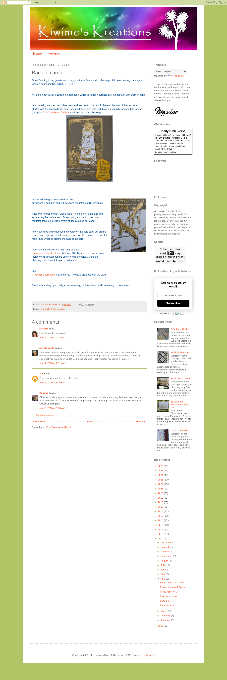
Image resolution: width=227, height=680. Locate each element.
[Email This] (80, 304)
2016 (161, 511)
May (163, 574)
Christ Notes (171, 152)
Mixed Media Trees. (181, 378)
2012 (161, 529)
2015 (161, 516)
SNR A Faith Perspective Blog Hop (179, 404)
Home (37, 53)
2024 (161, 475)
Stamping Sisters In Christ (46, 253)
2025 (161, 470)
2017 (161, 506)
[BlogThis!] (83, 304)
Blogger (150, 655)
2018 (161, 502)
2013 (161, 525)
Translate (179, 75)
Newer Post (39, 421)
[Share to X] (86, 304)
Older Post (140, 421)
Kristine (43, 393)
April (163, 578)
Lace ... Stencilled (180, 430)
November (166, 547)
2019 (161, 497)
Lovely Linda (46, 348)
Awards (54, 53)
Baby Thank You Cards (172, 582)
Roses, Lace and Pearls (172, 587)
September (167, 556)
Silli (41, 373)
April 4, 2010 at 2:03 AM (52, 337)
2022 (161, 484)
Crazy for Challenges (43, 274)
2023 (161, 479)
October (165, 551)
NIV (169, 149)
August (165, 560)
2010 (161, 538)
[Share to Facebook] (89, 304)
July (163, 565)
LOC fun (164, 601)
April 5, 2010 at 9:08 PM (52, 382)
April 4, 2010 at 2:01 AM (52, 363)
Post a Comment (45, 415)
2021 (161, 488)
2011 (161, 534)
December (166, 542)
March (164, 611)
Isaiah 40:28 (160, 149)
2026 (161, 466)
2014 (161, 520)
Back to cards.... (168, 605)
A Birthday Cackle (180, 329)
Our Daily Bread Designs (56, 112)
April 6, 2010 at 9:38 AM (52, 408)
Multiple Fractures (180, 352)
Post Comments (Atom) (58, 427)
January (165, 620)
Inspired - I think (168, 596)
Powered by (167, 313)
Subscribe (173, 303)
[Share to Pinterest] (92, 304)
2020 (161, 493)
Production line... (169, 591)
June (164, 569)
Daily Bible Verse (173, 131)
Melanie (43, 328)
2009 (161, 625)
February (166, 615)
